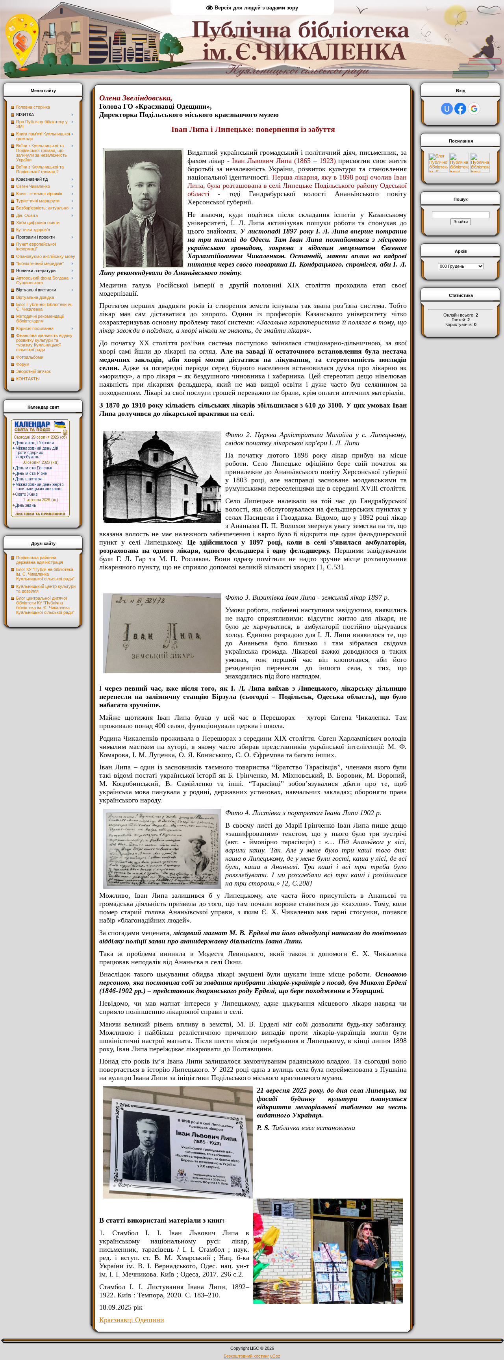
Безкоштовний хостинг (246, 1356)
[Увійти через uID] (447, 109)
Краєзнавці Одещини (131, 1320)
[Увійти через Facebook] (460, 109)
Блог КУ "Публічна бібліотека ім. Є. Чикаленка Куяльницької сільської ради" (45, 574)
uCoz (275, 1356)
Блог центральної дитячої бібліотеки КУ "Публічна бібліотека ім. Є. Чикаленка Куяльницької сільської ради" (45, 605)
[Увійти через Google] (474, 108)
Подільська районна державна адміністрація (39, 560)
